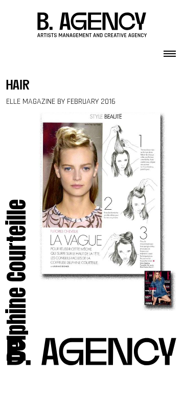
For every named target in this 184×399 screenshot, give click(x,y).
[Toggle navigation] (170, 51)
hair (18, 86)
